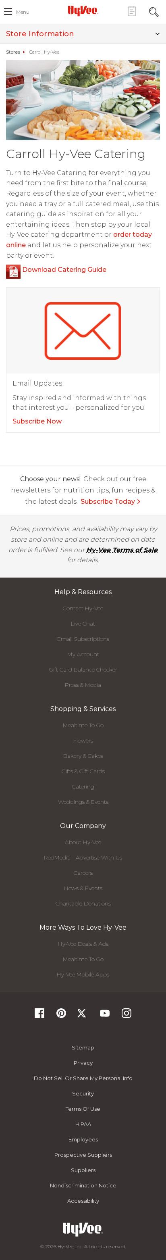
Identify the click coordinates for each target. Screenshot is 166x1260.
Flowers (83, 740)
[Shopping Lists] (132, 11)
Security (83, 1093)
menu (22, 12)
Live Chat (83, 623)
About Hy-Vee (83, 842)
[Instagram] (126, 1016)
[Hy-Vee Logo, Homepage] (83, 11)
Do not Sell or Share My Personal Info (83, 1078)
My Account (83, 654)
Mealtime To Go (83, 725)
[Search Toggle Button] (154, 11)
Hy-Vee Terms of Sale (122, 550)
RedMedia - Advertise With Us (83, 857)
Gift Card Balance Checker (83, 669)
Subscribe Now (37, 421)
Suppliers (83, 1170)
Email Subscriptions (83, 639)
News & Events (83, 888)
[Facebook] (39, 1016)
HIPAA (83, 1124)
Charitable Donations (83, 903)
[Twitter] (83, 1016)
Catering (83, 786)
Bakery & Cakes (83, 755)
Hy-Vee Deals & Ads (83, 943)
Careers (83, 872)
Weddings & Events (83, 801)
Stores (13, 52)
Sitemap (83, 1047)
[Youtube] (105, 1016)
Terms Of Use (83, 1109)
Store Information (40, 33)
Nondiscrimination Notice (83, 1185)
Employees (83, 1139)
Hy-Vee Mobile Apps (83, 974)
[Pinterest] (61, 1016)
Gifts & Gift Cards (83, 771)
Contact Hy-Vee (83, 608)
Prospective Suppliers (83, 1155)
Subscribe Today (108, 501)
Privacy (83, 1063)
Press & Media (83, 684)
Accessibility (83, 1200)
